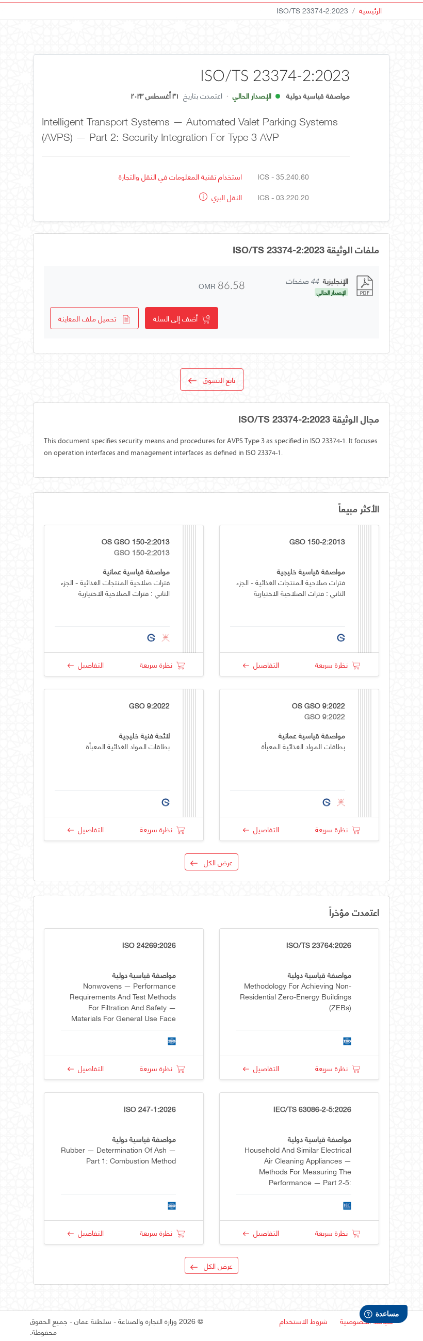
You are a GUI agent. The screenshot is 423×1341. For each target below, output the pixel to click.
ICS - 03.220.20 (283, 196)
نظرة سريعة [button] (333, 664)
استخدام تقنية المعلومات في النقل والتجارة (180, 176)
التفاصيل (264, 664)
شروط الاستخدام (304, 1320)
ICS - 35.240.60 (283, 176)
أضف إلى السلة (177, 318)
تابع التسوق (216, 379)
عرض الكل (215, 861)
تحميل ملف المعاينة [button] (90, 318)
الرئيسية (370, 10)
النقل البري (225, 196)
